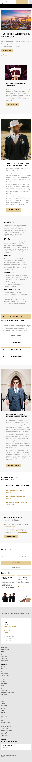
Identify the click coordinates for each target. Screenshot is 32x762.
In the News (3, 710)
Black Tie (3, 670)
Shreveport (12, 526)
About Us (3, 701)
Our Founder (4, 705)
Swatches (3, 688)
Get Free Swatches (12, 104)
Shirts (2, 651)
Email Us (6, 632)
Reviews (3, 712)
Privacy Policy (4, 728)
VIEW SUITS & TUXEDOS (13, 465)
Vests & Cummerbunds (6, 653)
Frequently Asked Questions (10, 626)
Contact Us (6, 624)
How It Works (4, 679)
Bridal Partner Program (6, 708)
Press (2, 714)
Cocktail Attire (4, 668)
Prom (2, 687)
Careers (3, 703)
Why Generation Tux (5, 683)
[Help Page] (30, 2)
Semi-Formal (4, 671)
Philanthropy (4, 717)
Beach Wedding (4, 673)
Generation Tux (5, 613)
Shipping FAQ (24, 532)
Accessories (4, 656)
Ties (2, 654)
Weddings (3, 685)
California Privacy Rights (6, 730)
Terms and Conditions (6, 726)
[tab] (16, 316)
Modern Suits (4, 662)
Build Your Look (7, 50)
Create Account (16, 567)
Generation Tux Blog (5, 722)
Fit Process (3, 681)
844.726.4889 (7, 630)
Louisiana (19, 529)
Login (13, 2)
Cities (11, 613)
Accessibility (4, 732)
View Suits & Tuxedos (13, 209)
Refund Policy (4, 735)
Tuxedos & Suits (5, 649)
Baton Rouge (7, 524)
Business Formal (5, 675)
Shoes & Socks (4, 658)
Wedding (3, 666)
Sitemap (2, 756)
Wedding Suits (4, 660)
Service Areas (4, 716)
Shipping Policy (4, 733)
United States (15, 530)
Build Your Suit (4, 694)
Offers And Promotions (6, 696)
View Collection (16, 562)
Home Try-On (4, 690)
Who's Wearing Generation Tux (8, 692)
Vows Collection (4, 707)
